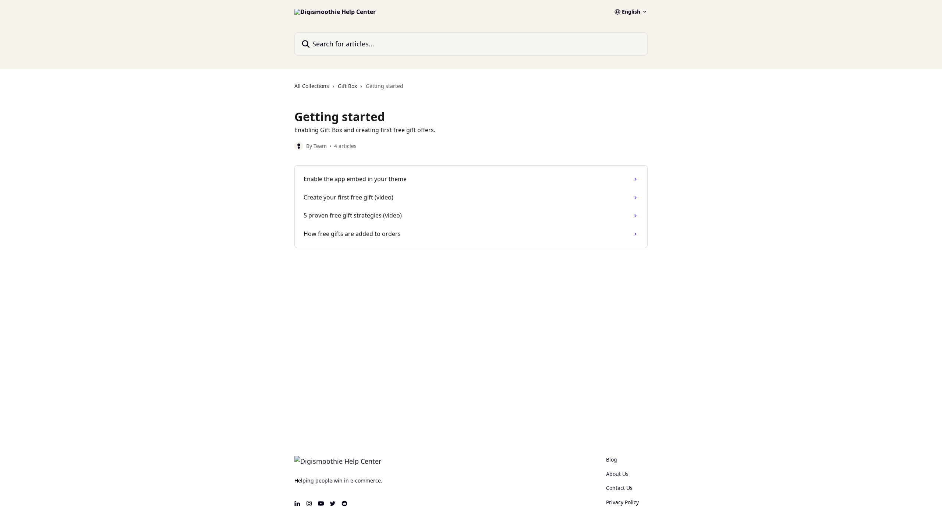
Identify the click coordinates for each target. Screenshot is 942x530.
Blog (611, 459)
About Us (617, 473)
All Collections (311, 85)
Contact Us (619, 487)
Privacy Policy (622, 502)
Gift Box (347, 85)
